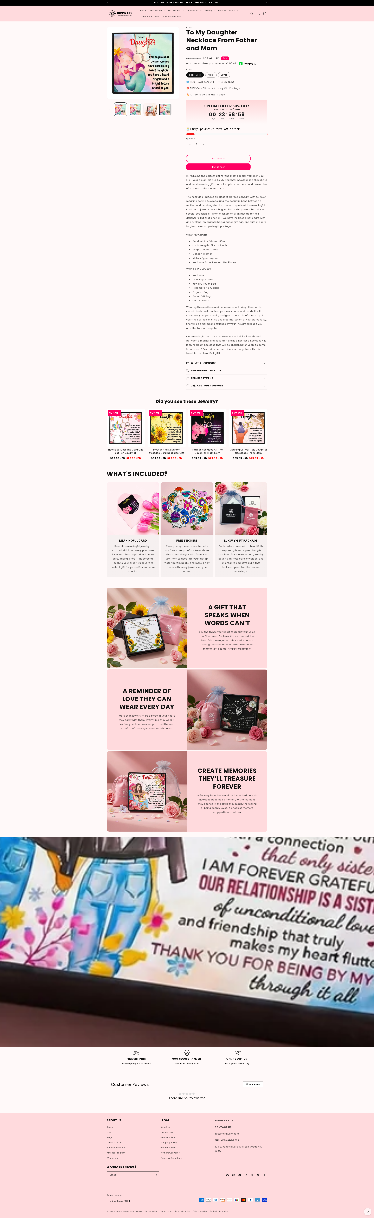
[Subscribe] (156, 1174)
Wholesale (112, 1158)
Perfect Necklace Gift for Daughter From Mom (207, 451)
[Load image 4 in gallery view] (165, 109)
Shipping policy (200, 1211)
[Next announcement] (266, 3)
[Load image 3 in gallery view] (150, 109)
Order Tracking (115, 1142)
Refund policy (151, 1211)
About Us (165, 1127)
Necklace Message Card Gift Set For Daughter (125, 451)
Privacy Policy (168, 1147)
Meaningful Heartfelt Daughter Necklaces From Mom (248, 451)
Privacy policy (166, 1211)
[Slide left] (110, 109)
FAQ (109, 1132)
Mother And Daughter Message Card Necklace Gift (166, 451)
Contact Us (167, 1132)
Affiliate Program (116, 1152)
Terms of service (182, 1211)
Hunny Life (119, 1211)
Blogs (109, 1137)
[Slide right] (176, 109)
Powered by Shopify (133, 1211)
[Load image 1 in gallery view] (120, 109)
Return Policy (168, 1137)
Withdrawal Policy (170, 1152)
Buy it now (218, 166)
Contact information (219, 1211)
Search (110, 1127)
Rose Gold (195, 74)
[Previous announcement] (107, 3)
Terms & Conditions (171, 1158)
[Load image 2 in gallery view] (135, 109)
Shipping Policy (169, 1142)
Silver (224, 74)
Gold (211, 74)
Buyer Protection (116, 1147)
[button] (157, 10)
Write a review (253, 1084)
